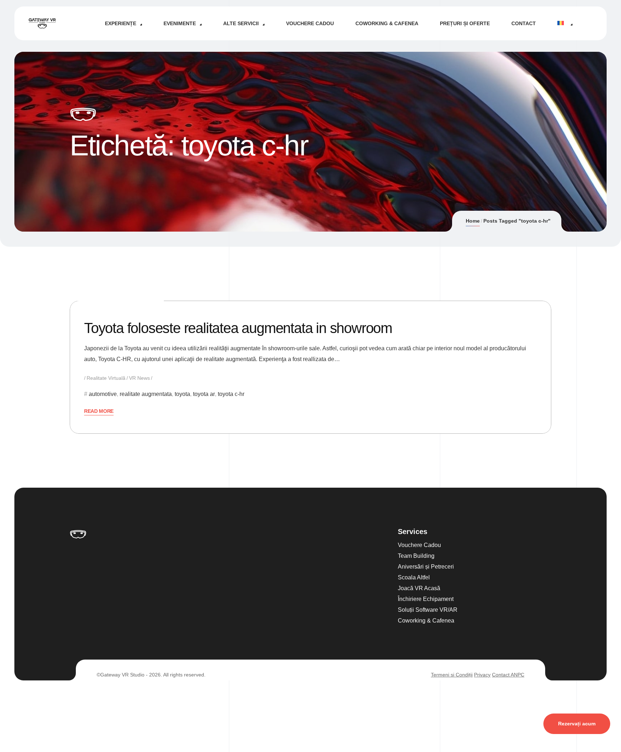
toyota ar (204, 394)
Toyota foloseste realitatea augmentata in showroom (238, 328)
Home (473, 221)
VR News (139, 378)
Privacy (482, 675)
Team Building (416, 556)
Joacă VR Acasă (419, 588)
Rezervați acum (576, 723)
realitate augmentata (146, 394)
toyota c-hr (231, 394)
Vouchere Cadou (310, 23)
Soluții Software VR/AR (427, 610)
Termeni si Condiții (452, 675)
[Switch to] (564, 23)
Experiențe (120, 23)
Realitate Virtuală (106, 378)
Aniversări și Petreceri (426, 567)
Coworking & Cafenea (386, 23)
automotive (103, 394)
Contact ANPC (508, 675)
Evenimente (180, 23)
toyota (182, 394)
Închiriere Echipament (426, 599)
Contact (523, 23)
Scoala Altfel (414, 577)
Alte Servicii (241, 23)
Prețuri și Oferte (465, 23)
